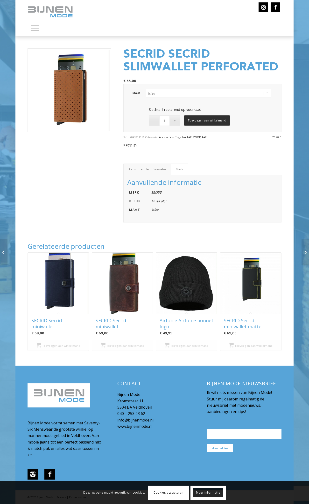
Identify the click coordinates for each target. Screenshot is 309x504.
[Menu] (35, 28)
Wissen (276, 136)
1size (154, 209)
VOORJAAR (200, 137)
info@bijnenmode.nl (135, 420)
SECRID (130, 145)
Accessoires (166, 137)
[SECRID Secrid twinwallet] (3, 252)
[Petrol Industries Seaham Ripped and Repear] (305, 252)
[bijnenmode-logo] (54, 12)
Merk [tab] (179, 169)
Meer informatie (208, 492)
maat (137, 93)
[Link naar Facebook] (275, 7)
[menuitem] (35, 29)
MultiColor (159, 201)
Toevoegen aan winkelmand (207, 120)
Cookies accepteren (168, 492)
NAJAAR (187, 137)
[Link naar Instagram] (263, 7)
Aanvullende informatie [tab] (147, 169)
